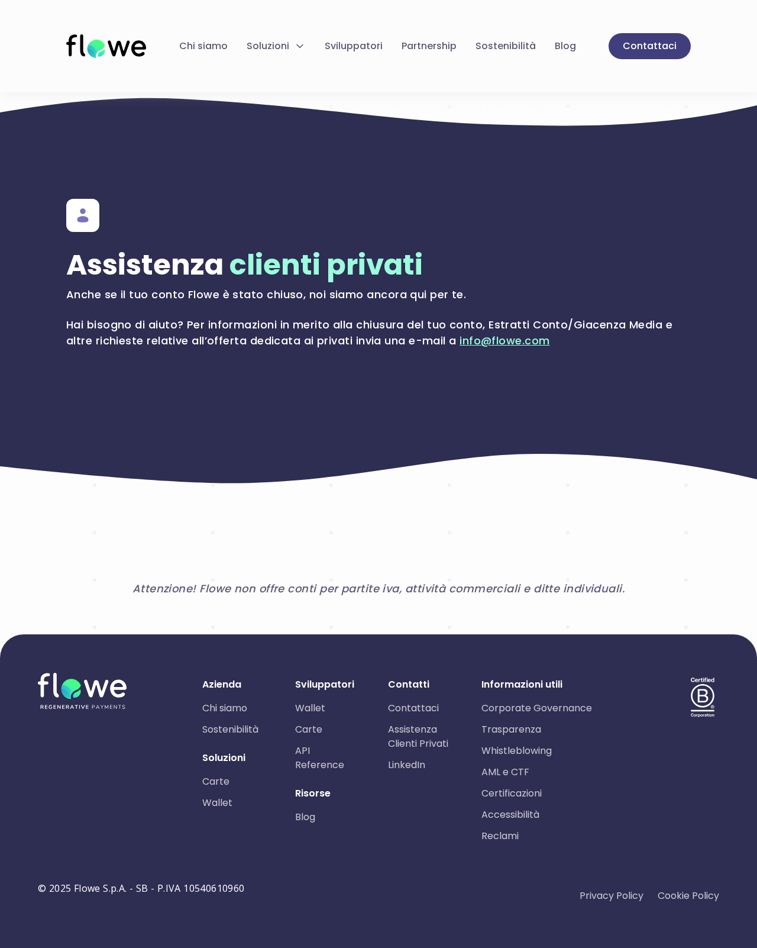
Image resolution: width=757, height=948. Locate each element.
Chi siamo (203, 46)
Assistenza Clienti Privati (418, 736)
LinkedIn (406, 765)
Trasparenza (511, 729)
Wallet (217, 803)
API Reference (319, 758)
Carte (215, 781)
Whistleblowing (516, 750)
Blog (565, 46)
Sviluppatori (354, 46)
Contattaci (650, 46)
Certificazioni (511, 793)
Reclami (500, 836)
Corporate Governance (536, 708)
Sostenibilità (505, 46)
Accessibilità (510, 814)
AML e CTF (505, 772)
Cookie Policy (688, 895)
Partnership (429, 46)
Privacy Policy (611, 895)
